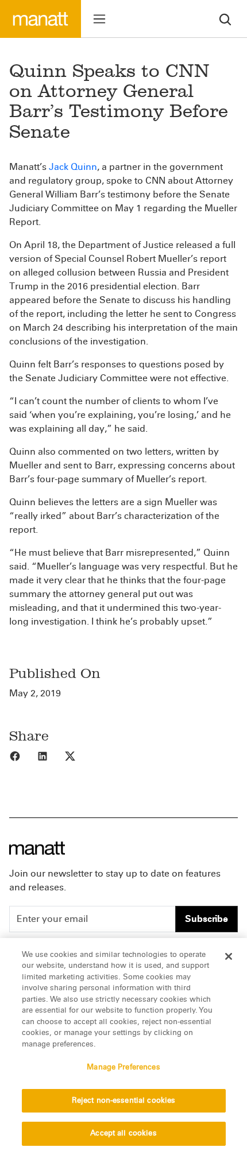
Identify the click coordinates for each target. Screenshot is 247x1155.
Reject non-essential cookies (124, 1100)
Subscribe (206, 918)
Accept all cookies (123, 1133)
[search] (225, 18)
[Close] (228, 956)
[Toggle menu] (99, 19)
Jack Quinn (73, 166)
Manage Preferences (123, 1067)
